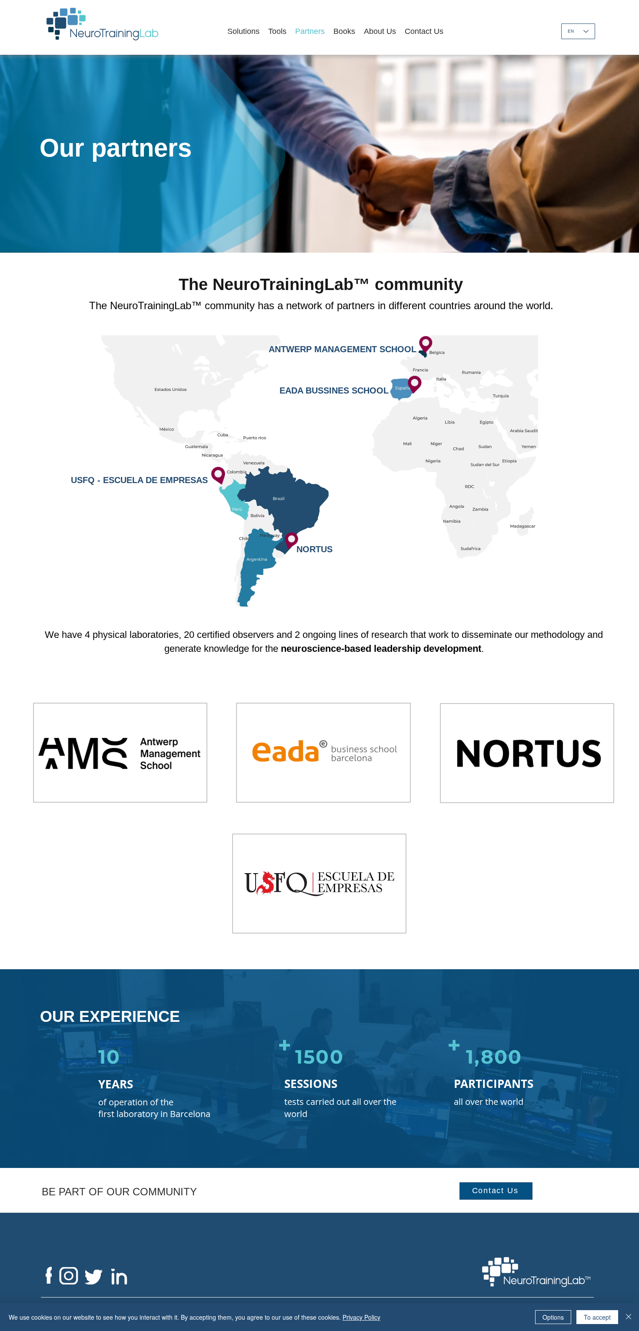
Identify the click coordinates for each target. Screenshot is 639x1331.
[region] (120, 753)
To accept (597, 1317)
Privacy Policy (361, 1317)
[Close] (628, 1317)
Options (553, 1317)
